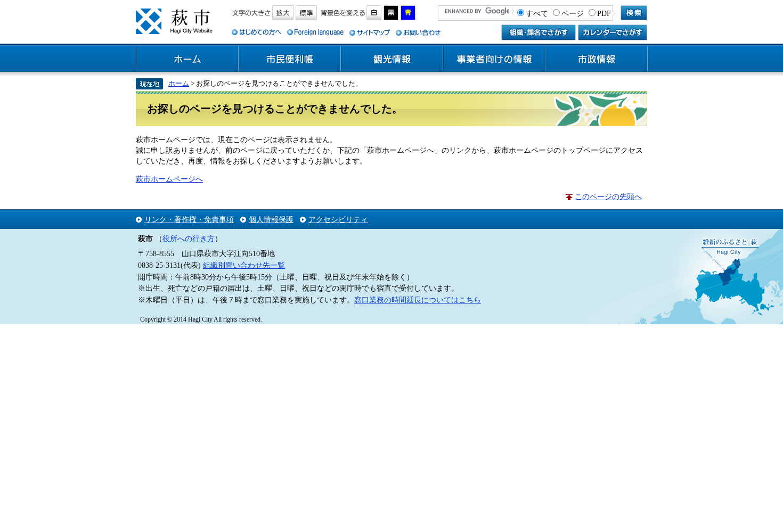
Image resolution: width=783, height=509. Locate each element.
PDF (604, 13)
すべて (537, 13)
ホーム (187, 59)
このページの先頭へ (608, 196)
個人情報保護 (271, 219)
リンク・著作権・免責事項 (189, 219)
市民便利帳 (290, 59)
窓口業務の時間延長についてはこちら (417, 299)
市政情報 (596, 59)
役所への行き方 (188, 238)
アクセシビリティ (338, 219)
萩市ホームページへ (169, 179)
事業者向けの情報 (494, 59)
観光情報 (392, 59)
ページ (572, 13)
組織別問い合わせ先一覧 (244, 265)
